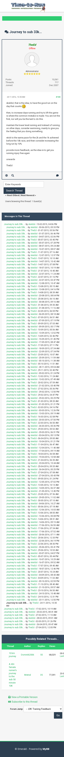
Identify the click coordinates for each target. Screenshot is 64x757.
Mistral (27, 675)
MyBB (46, 749)
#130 (58, 97)
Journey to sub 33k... (14, 224)
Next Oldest (13, 195)
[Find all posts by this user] (12, 175)
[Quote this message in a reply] (57, 175)
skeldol (31, 224)
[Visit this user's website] (6, 175)
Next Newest (27, 195)
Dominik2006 (27, 654)
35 (41, 675)
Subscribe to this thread (24, 701)
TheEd (34, 230)
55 (41, 654)
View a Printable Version (24, 697)
